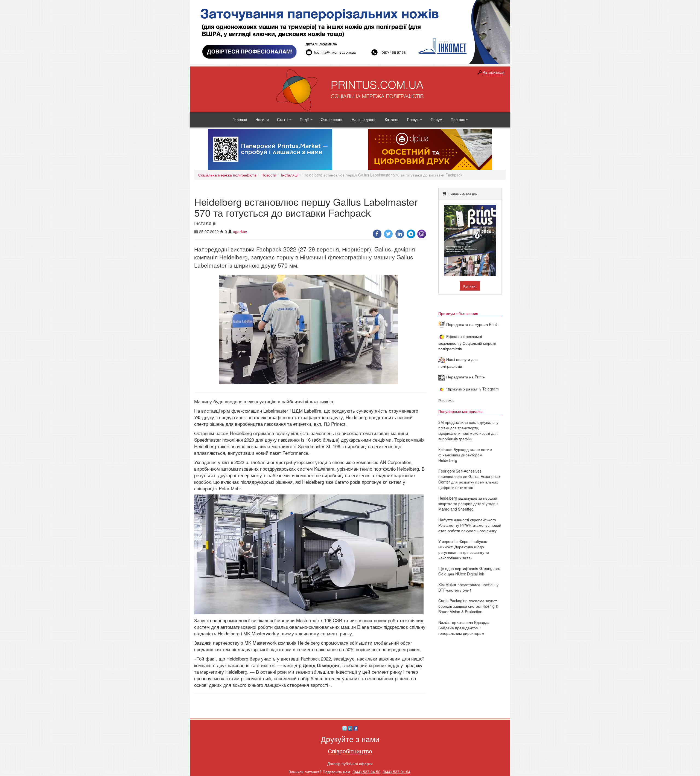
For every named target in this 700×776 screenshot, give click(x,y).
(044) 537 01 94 (396, 771)
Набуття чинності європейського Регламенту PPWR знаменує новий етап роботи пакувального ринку (469, 525)
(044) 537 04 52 (366, 771)
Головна (239, 119)
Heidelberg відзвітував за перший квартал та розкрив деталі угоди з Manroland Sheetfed (468, 503)
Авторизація (493, 72)
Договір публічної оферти (350, 763)
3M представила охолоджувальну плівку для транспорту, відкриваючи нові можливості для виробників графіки (468, 430)
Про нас (458, 119)
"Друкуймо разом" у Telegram (472, 389)
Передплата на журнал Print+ (472, 324)
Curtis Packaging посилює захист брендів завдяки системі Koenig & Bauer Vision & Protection (468, 606)
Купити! (470, 286)
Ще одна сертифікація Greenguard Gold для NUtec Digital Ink (469, 571)
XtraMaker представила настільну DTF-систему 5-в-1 (468, 587)
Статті (283, 119)
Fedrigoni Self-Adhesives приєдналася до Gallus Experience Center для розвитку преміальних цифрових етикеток (469, 479)
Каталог (392, 119)
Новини (262, 119)
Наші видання (364, 119)
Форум (436, 119)
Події (305, 119)
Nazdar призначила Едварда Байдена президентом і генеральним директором (463, 627)
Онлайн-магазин (462, 193)
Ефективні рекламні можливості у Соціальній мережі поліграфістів (467, 342)
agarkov (240, 231)
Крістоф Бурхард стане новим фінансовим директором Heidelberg (465, 455)
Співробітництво (350, 751)
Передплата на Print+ (465, 377)
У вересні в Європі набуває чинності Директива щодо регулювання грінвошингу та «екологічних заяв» (463, 549)
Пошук (413, 119)
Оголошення (332, 119)
